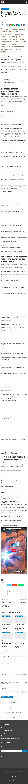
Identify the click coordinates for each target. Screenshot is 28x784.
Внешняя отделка (20, 771)
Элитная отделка (20, 774)
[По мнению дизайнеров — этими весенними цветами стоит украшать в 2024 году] (7, 635)
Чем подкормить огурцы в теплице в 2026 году (11, 738)
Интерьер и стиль (5, 9)
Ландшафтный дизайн (10, 774)
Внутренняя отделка (7, 772)
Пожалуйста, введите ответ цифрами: (8, 686)
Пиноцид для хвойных (6, 733)
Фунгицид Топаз (4, 735)
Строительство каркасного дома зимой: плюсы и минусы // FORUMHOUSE (6, 604)
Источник (25, 576)
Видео (13, 771)
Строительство (7, 771)
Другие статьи (14, 776)
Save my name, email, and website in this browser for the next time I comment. (14, 683)
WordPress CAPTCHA (24, 692)
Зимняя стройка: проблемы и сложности (22, 602)
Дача (14, 772)
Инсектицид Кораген (5, 727)
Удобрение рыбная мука (6, 730)
